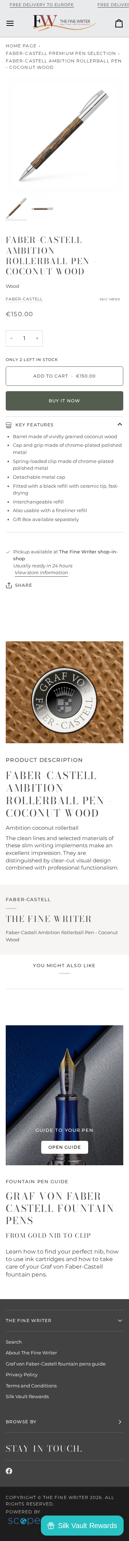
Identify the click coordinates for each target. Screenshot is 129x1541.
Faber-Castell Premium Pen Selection (61, 53)
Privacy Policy (22, 1374)
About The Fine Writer (31, 1352)
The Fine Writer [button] (29, 1320)
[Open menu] (16, 23)
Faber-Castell (24, 298)
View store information (41, 572)
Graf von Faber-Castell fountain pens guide (56, 1364)
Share (23, 585)
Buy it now (64, 400)
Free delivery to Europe (42, 4)
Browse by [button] (21, 1421)
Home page (21, 45)
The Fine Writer (66, 1497)
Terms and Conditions (31, 1385)
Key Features (33, 424)
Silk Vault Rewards (27, 1396)
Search (14, 1342)
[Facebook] (9, 1471)
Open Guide (64, 1147)
